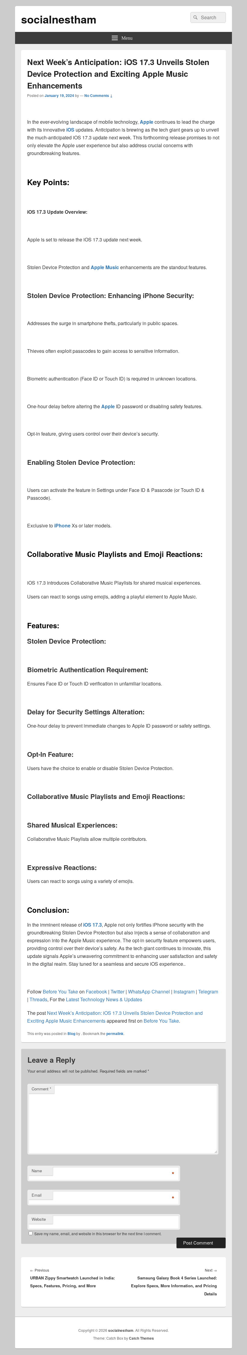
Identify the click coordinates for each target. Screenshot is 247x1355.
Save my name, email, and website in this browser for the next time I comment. (97, 1233)
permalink (115, 1033)
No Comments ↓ (98, 95)
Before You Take (161, 1020)
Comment (41, 1089)
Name (37, 1170)
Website (39, 1219)
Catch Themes (141, 1338)
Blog (71, 1033)
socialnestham (58, 19)
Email (37, 1195)
